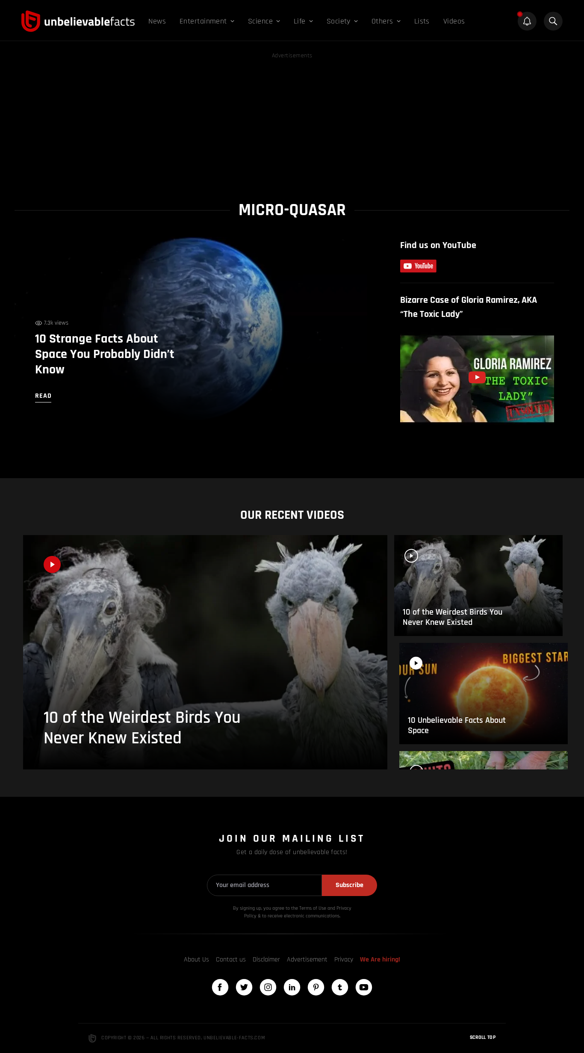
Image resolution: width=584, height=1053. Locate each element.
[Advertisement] (292, 120)
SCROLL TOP (483, 1037)
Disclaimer (266, 959)
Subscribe (349, 885)
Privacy (343, 959)
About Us (196, 959)
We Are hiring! (380, 959)
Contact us (231, 959)
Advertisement (307, 959)
